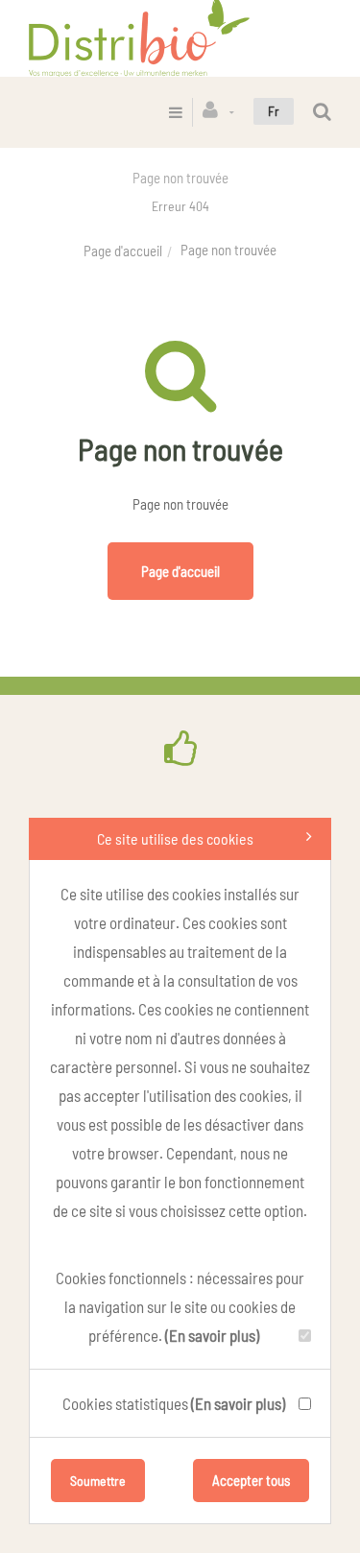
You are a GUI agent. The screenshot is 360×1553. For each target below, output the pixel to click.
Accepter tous (251, 1480)
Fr (273, 111)
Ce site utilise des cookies (175, 838)
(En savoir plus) (212, 1335)
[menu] (175, 112)
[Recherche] (322, 112)
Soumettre (98, 1480)
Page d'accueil (123, 250)
